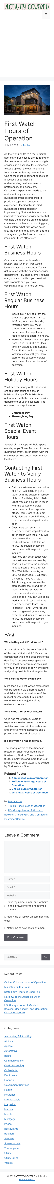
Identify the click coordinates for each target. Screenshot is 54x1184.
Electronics (10, 1075)
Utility (7, 1153)
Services (9, 1138)
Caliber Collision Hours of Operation (25, 982)
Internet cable (12, 1099)
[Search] (45, 957)
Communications (14, 1060)
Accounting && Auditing (18, 1036)
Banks (7, 1055)
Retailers (9, 1133)
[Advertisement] (27, 50)
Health (8, 1089)
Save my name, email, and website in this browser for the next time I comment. (27, 906)
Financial (9, 1080)
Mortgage (10, 1119)
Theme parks (11, 1148)
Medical (8, 1109)
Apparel (8, 1046)
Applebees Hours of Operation (30, 778)
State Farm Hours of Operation (22, 992)
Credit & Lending (14, 1065)
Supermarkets (12, 1143)
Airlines (8, 1041)
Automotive (11, 1050)
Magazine (10, 1104)
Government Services (16, 1085)
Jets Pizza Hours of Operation (30, 792)
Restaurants (15, 801)
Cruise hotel (11, 1070)
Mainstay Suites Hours (17, 987)
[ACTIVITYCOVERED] (27, 6)
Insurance (10, 1094)
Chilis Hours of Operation (27, 788)
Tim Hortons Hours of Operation (26, 805)
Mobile (8, 1114)
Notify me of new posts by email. (26, 928)
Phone (8, 1123)
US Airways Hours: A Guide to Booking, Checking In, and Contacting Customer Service (26, 814)
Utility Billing (11, 1158)
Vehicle (8, 1162)
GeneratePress (27, 1179)
